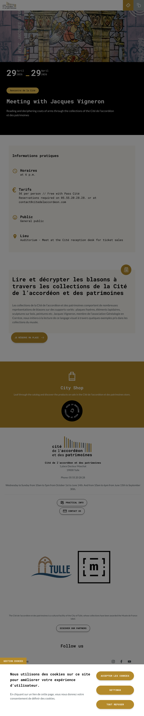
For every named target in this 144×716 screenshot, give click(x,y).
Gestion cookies (13, 661)
